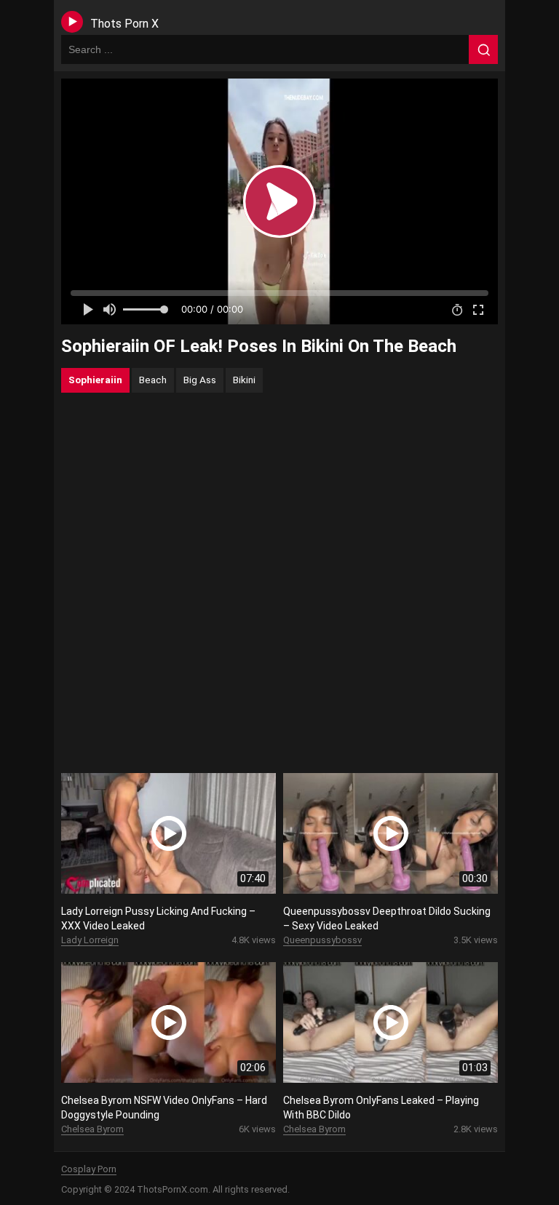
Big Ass (199, 379)
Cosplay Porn (88, 1169)
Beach (153, 379)
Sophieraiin (95, 379)
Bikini (244, 379)
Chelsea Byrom (92, 1129)
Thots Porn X (124, 24)
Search (483, 49)
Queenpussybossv (322, 939)
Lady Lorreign (90, 939)
